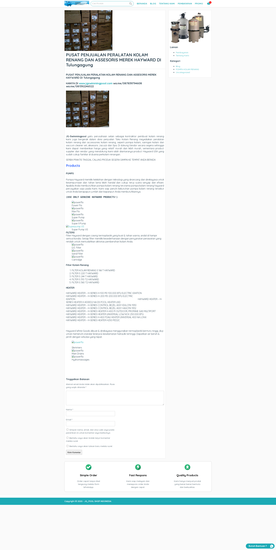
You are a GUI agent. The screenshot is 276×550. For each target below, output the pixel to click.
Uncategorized (183, 72)
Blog (153, 3)
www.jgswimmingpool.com (95, 83)
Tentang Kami (167, 3)
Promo (199, 3)
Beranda (142, 3)
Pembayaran (185, 3)
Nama (69, 409)
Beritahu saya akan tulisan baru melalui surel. (91, 446)
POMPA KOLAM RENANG (187, 69)
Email (69, 419)
